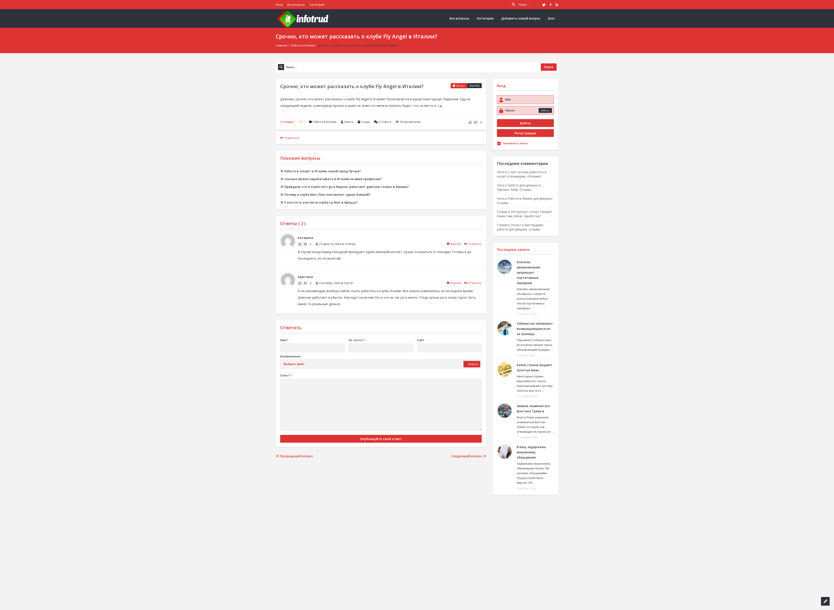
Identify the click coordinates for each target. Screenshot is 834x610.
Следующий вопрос (467, 456)
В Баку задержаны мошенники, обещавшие (531, 452)
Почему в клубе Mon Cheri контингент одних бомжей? (327, 194)
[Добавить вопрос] (825, 601)
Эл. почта (357, 340)
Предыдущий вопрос (296, 456)
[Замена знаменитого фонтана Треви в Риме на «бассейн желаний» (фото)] (505, 411)
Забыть (545, 110)
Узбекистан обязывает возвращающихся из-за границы (535, 328)
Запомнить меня (515, 143)
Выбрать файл (294, 364)
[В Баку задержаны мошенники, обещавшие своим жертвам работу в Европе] (505, 452)
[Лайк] (470, 122)
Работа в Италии (302, 45)
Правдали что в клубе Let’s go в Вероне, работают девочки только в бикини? (346, 187)
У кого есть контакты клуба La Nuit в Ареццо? (321, 202)
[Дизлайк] (476, 122)
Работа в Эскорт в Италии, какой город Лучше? (322, 171)
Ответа (385, 122)
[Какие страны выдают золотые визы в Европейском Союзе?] (505, 370)
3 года (365, 122)
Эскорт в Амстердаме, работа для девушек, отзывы (520, 227)
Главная (281, 45)
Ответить (475, 244)
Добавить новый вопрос (520, 18)
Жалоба (474, 85)
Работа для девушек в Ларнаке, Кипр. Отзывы (519, 187)
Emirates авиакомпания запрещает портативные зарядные (528, 272)
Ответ (285, 375)
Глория (502, 212)
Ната (500, 172)
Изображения (290, 356)
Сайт (420, 340)
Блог (551, 18)
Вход (279, 5)
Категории (317, 5)
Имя (284, 340)
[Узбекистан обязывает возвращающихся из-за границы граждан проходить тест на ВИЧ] (505, 328)
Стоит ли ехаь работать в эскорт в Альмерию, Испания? (521, 174)
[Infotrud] (304, 18)
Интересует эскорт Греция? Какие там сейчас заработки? (524, 214)
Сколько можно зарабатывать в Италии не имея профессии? (333, 179)
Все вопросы (296, 5)
